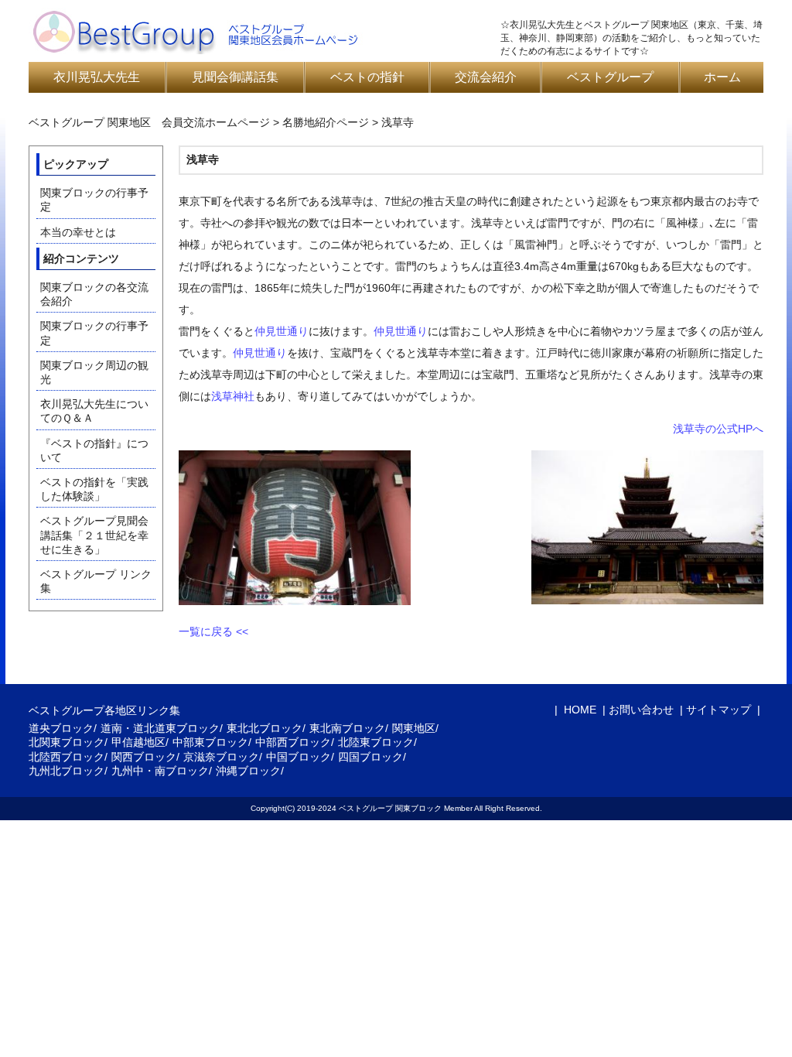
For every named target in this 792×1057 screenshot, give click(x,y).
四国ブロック (370, 757)
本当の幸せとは (78, 232)
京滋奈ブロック (221, 757)
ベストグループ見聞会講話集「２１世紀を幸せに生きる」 (94, 535)
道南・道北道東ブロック (160, 728)
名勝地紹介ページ (325, 122)
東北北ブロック (264, 728)
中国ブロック (298, 757)
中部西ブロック (293, 742)
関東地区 (413, 728)
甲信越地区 (138, 742)
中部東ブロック (210, 742)
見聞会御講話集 (235, 77)
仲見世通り (281, 331)
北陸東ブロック (376, 742)
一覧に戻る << (213, 631)
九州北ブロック (66, 771)
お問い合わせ (641, 709)
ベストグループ (610, 77)
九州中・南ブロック (160, 771)
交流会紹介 (486, 77)
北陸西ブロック (66, 757)
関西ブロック (143, 757)
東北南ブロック (347, 728)
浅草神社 (232, 396)
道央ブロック (61, 728)
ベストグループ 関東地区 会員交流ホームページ (149, 122)
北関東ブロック (66, 742)
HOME (578, 709)
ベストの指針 (367, 77)
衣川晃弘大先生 (96, 77)
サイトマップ (718, 709)
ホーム (722, 77)
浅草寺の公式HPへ (718, 428)
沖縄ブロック (248, 771)
